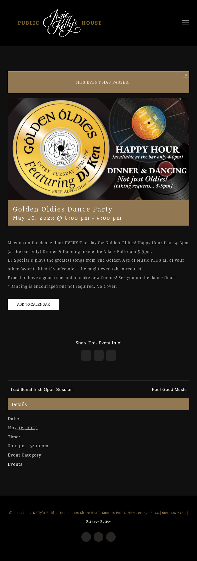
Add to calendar (33, 304)
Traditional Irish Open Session (41, 389)
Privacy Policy (98, 521)
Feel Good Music (169, 389)
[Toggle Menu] (185, 22)
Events (15, 464)
